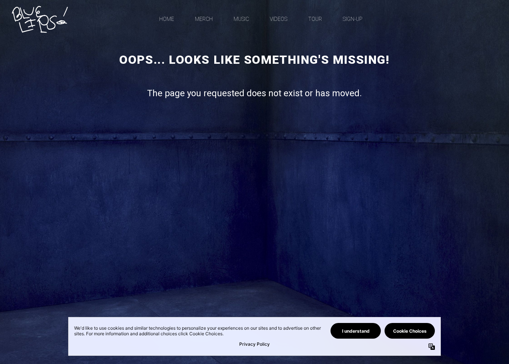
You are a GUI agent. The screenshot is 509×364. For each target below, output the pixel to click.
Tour (315, 19)
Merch (204, 19)
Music (241, 19)
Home (166, 19)
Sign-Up (352, 19)
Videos (278, 19)
